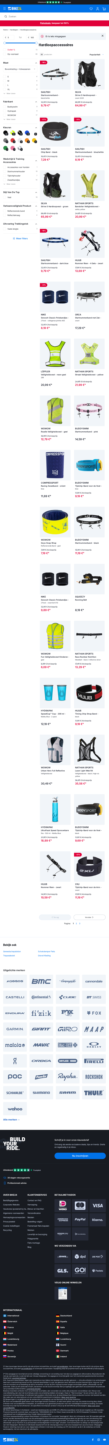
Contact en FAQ (34, 1200)
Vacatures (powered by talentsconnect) (15, 1209)
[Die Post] (97, 1256)
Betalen (31, 1217)
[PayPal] (80, 1219)
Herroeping (32, 1204)
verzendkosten (62, 1366)
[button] (20, 62)
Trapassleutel (9, 955)
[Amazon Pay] (62, 1233)
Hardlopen (14, 30)
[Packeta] (97, 1270)
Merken (31, 1230)
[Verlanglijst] (91, 8)
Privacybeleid (9, 1221)
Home (5, 30)
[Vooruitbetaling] (80, 1233)
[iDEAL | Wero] (62, 1205)
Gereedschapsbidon (12, 951)
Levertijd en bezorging (37, 1234)
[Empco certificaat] (62, 1293)
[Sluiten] (102, 35)
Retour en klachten (36, 1209)
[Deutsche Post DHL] (62, 1256)
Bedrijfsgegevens (10, 1200)
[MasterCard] (80, 1205)
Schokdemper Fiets (46, 951)
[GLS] (62, 1270)
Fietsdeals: (45, 23)
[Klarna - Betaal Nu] (97, 1219)
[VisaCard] (97, 1205)
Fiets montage (34, 1243)
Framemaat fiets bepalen (38, 1226)
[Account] (97, 8)
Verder (88, 917)
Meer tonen (11, 93)
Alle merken (10, 1119)
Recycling (7, 1230)
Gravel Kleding (44, 955)
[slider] (4, 43)
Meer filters (22, 238)
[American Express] (62, 1219)
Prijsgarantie (33, 1238)
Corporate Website (11, 1204)
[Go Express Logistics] (80, 1270)
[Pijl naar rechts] (102, 74)
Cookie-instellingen (11, 1226)
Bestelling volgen (35, 1221)
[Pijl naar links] (76, 74)
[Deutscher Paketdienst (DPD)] (80, 1256)
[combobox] (83, 54)
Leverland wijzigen (19, 1378)
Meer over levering (68, 1397)
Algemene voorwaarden (13, 1213)
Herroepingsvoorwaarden (14, 1217)
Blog (29, 1247)
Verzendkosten (34, 1213)
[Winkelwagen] (104, 8)
